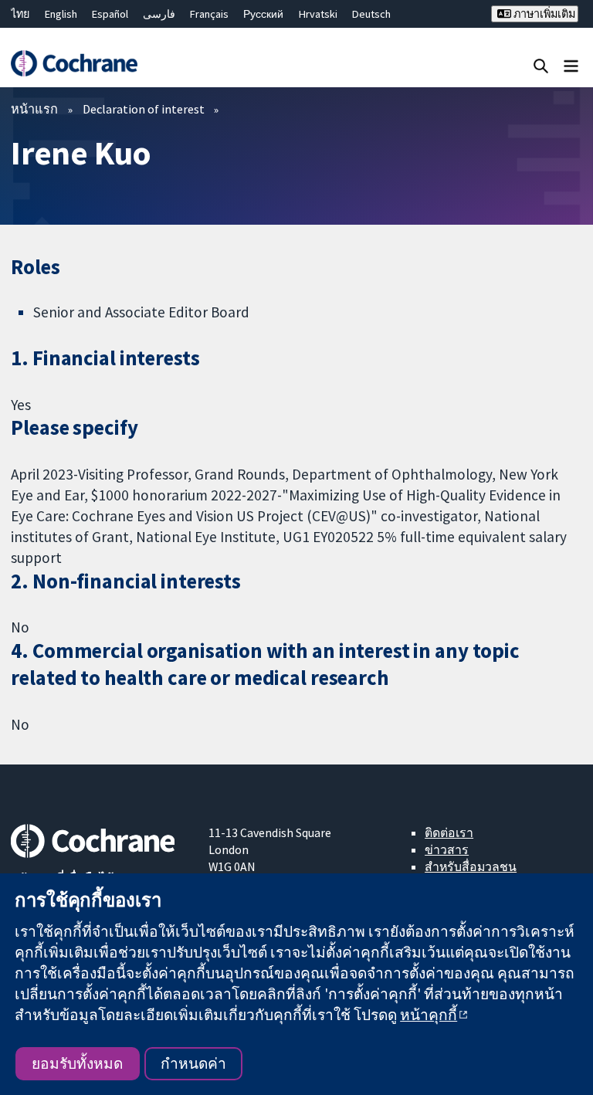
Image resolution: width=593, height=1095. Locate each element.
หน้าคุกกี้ (428, 1014)
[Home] (74, 63)
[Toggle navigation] (571, 65)
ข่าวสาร (447, 849)
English (61, 14)
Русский (263, 14)
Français (209, 14)
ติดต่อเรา (449, 832)
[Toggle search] (541, 65)
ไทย (20, 14)
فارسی (159, 14)
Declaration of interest (144, 109)
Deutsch (371, 14)
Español (110, 14)
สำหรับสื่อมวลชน (471, 866)
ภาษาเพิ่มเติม (543, 14)
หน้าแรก (34, 109)
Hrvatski (318, 14)
